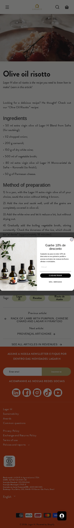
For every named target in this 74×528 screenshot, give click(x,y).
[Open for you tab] (61, 515)
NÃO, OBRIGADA (55, 282)
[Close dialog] (71, 239)
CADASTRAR (55, 275)
